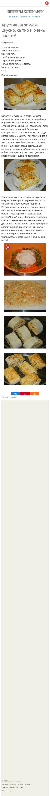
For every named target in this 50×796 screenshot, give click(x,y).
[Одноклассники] (34, 393)
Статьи (36, 16)
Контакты (5, 784)
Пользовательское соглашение (20, 784)
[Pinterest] (25, 393)
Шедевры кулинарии (25, 11)
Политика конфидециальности (12, 788)
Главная (13, 16)
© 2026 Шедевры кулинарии (11, 781)
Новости (25, 16)
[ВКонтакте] (15, 393)
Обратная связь (7, 791)
